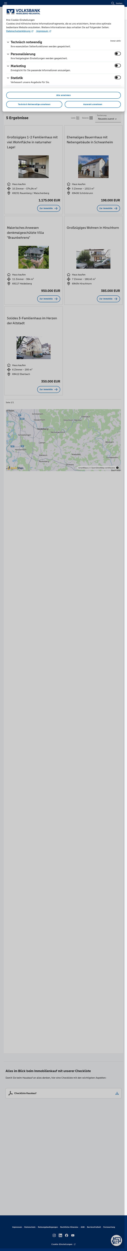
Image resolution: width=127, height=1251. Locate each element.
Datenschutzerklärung (18, 31)
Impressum (42, 31)
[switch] (118, 53)
